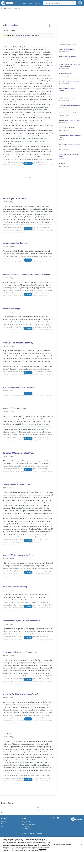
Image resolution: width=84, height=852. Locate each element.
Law (2, 810)
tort (7, 81)
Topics (30, 3)
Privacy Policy (26, 828)
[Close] (81, 844)
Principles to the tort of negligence (27, 35)
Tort (2, 812)
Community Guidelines (28, 824)
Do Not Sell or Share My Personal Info (62, 844)
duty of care (18, 123)
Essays (24, 3)
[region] (42, 844)
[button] (51, 26)
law (26, 115)
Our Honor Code (26, 826)
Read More (28, 228)
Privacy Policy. (42, 850)
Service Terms (26, 831)
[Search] (74, 3)
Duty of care (4, 807)
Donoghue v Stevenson (41, 810)
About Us (3, 821)
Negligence (38, 807)
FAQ (2, 826)
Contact (3, 824)
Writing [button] (36, 3)
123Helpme (4, 8)
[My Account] (80, 3)
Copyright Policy (26, 822)
